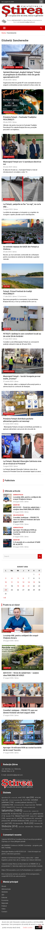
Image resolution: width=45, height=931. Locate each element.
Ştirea (15, 80)
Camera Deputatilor (15, 800)
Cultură (7, 286)
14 (29, 582)
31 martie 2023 (8, 381)
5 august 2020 (8, 466)
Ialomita (12, 810)
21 (29, 586)
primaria (6, 821)
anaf (21, 797)
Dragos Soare (30, 805)
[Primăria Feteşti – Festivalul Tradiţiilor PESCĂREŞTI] (22, 101)
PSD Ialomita (18, 823)
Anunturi (19, 67)
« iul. (4, 598)
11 (12, 582)
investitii (6, 814)
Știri (3, 895)
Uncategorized (18, 515)
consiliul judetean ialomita (25, 802)
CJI (26, 800)
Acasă (4, 886)
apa (30, 797)
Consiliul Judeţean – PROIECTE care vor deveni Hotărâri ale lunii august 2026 (26, 519)
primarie (33, 821)
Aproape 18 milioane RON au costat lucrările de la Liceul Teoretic (24, 532)
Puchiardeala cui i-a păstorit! (32, 870)
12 (18, 582)
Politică (7, 456)
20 (23, 586)
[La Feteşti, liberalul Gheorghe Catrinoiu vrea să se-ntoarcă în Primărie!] (22, 445)
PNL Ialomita (28, 818)
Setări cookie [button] (27, 927)
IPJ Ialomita (16, 814)
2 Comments (22, 296)
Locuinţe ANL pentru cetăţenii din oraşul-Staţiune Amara (27, 498)
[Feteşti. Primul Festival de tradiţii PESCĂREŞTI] (22, 276)
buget (5, 800)
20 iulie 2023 (7, 252)
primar (38, 818)
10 (6, 582)
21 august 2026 (18, 512)
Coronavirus (19, 805)
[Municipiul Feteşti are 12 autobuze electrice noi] (22, 146)
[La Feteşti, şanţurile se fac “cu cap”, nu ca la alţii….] (22, 189)
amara (14, 797)
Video (4, 909)
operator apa (11, 818)
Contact (4, 912)
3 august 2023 (8, 209)
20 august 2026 (18, 547)
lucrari (10, 816)
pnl (19, 818)
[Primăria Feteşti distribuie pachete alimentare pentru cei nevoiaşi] (22, 403)
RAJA (28, 823)
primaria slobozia (20, 821)
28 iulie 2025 (7, 122)
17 (6, 586)
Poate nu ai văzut (11, 605)
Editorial (4, 897)
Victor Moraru (7, 829)
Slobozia (10, 826)
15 (34, 582)
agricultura (6, 797)
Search (40, 556)
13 (23, 582)
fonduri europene (29, 807)
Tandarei (38, 826)
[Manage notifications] (40, 926)
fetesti (10, 807)
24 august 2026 (18, 501)
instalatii (35, 811)
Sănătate (5, 892)
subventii (29, 826)
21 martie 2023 (8, 424)
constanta (7, 805)
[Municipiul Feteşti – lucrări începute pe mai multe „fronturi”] (22, 361)
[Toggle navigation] (4, 28)
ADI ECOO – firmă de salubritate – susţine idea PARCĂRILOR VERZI (27, 508)
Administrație (9, 67)
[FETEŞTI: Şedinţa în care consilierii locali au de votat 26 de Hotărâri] (22, 318)
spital (21, 826)
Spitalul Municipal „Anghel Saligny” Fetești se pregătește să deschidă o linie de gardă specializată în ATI (21, 74)
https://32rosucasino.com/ (11, 870)
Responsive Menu (41, 2)
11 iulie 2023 (7, 296)
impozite (27, 811)
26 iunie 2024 (7, 167)
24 (6, 590)
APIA (38, 797)
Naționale (5, 903)
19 (18, 586)
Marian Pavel (22, 816)
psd (8, 823)
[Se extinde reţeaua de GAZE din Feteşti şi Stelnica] (22, 231)
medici (33, 816)
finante (19, 807)
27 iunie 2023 (7, 339)
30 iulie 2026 (7, 80)
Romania (38, 823)
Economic (5, 900)
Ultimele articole (12, 491)
